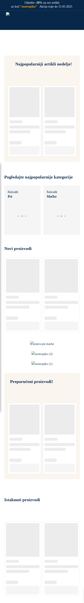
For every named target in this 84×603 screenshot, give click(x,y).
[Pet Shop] (17, 20)
